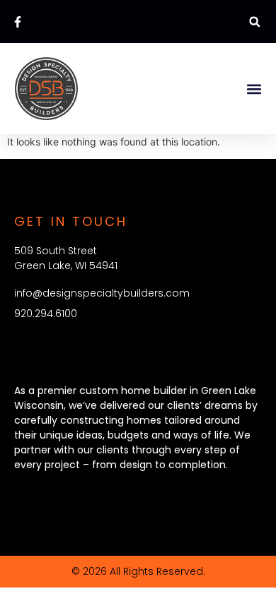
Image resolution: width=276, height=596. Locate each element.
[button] (254, 21)
